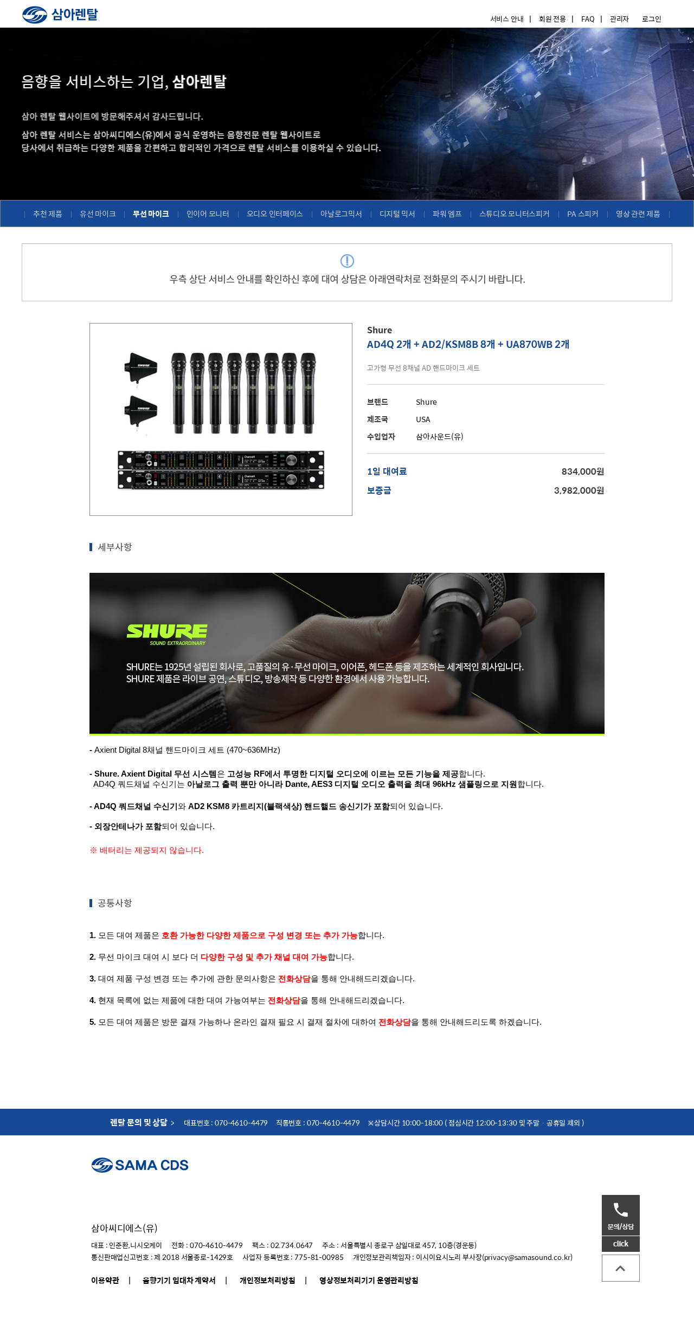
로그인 (651, 18)
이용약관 (105, 1280)
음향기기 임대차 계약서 (179, 1280)
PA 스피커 (583, 213)
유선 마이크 (97, 213)
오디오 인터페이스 (275, 213)
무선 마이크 (151, 213)
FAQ (588, 18)
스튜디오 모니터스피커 (514, 213)
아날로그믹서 (341, 213)
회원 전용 (552, 18)
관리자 (619, 18)
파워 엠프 (447, 213)
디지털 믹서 (397, 213)
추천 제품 (47, 213)
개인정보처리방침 (267, 1280)
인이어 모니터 (208, 213)
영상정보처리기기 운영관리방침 (369, 1280)
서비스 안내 (507, 18)
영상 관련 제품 (638, 213)
